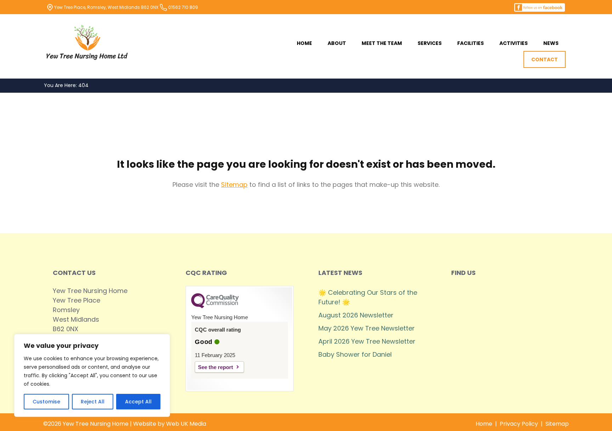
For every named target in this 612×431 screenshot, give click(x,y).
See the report (215, 367)
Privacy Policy (519, 424)
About (337, 43)
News (551, 43)
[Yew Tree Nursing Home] (87, 42)
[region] (92, 375)
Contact (544, 59)
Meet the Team (382, 43)
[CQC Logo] (215, 306)
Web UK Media (186, 424)
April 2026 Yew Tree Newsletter (366, 341)
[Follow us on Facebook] (539, 7)
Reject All (92, 401)
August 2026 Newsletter (355, 315)
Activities (513, 43)
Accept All (138, 401)
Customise (46, 401)
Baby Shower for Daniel (355, 354)
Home (304, 43)
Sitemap (234, 184)
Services (430, 43)
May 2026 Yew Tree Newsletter (366, 328)
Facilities (470, 43)
